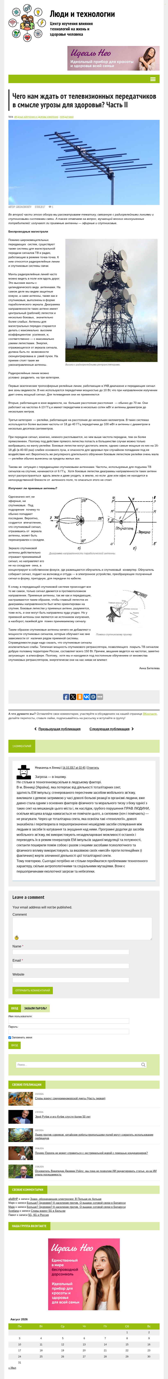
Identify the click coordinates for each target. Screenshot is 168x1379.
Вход (14, 1008)
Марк (11, 1206)
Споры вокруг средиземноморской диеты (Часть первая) (70, 1098)
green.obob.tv (23, 207)
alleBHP (13, 1198)
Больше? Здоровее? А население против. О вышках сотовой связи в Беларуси (76, 1202)
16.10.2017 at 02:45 (73, 767)
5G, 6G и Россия (38, 1214)
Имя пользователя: (20, 1016)
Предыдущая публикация (60, 729)
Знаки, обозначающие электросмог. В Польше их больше (65, 1198)
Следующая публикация (109, 729)
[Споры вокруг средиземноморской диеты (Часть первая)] (20, 1103)
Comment (19, 914)
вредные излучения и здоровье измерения (36, 116)
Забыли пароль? (35, 1008)
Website (18, 974)
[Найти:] (81, 1064)
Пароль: (13, 1026)
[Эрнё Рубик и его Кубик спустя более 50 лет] (20, 1121)
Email (17, 960)
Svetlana (13, 1210)
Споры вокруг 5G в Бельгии (48, 1210)
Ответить (93, 767)
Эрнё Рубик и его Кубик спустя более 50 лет (63, 1116)
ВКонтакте (150, 713)
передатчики (67, 116)
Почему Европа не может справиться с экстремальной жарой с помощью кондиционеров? (91, 1153)
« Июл (12, 1367)
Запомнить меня (22, 1037)
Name (17, 946)
